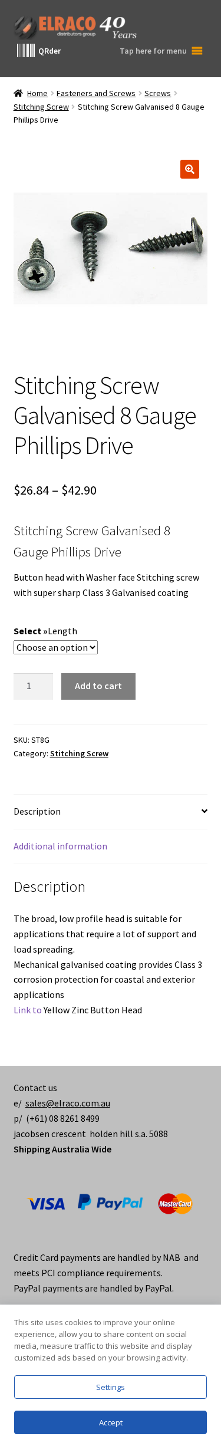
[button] (189, 169)
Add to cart (98, 685)
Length (62, 631)
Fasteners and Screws (96, 93)
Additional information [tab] (60, 846)
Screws (157, 93)
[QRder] (26, 50)
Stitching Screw (41, 106)
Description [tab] (37, 811)
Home (37, 93)
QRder (49, 50)
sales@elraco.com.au (67, 1103)
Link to (28, 1010)
